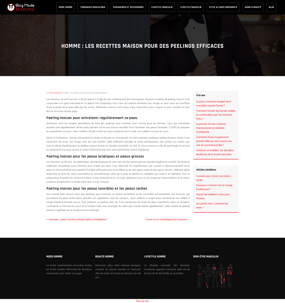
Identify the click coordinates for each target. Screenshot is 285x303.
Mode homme (65, 7)
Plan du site (142, 301)
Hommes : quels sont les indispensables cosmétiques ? (78, 219)
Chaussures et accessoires (128, 7)
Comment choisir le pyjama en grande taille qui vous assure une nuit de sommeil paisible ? (214, 141)
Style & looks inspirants (223, 7)
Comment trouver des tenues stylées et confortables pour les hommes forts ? (215, 114)
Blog (271, 7)
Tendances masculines (92, 7)
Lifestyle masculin (161, 7)
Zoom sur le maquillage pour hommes (166, 219)
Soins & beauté (253, 7)
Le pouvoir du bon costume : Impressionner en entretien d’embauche (211, 128)
